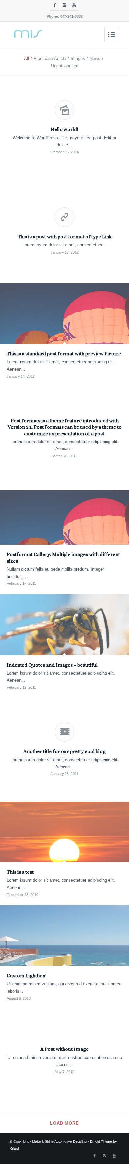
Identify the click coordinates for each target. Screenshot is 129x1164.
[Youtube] (74, 5)
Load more (64, 1123)
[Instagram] (64, 5)
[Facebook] (55, 5)
